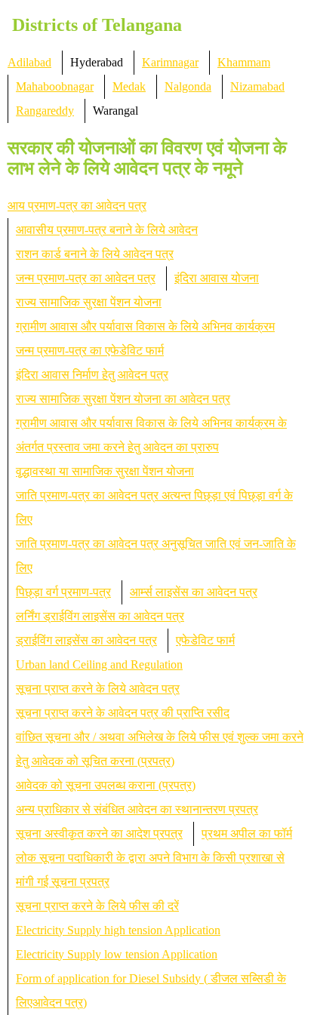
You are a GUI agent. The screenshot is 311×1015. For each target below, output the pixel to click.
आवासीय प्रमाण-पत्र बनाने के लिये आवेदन (107, 229)
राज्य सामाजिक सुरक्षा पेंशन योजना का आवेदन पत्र (123, 398)
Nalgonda (188, 86)
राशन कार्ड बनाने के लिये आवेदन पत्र (95, 254)
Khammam (243, 62)
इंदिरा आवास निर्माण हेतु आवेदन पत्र (92, 374)
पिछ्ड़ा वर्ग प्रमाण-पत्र (63, 592)
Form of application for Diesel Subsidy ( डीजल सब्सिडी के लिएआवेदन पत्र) (151, 990)
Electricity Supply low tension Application (116, 954)
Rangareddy (45, 110)
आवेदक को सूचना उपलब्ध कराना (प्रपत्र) (106, 785)
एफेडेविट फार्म (205, 640)
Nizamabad (257, 86)
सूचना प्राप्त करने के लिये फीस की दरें (97, 906)
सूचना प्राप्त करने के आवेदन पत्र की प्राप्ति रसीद (122, 712)
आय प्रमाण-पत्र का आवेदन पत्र (77, 205)
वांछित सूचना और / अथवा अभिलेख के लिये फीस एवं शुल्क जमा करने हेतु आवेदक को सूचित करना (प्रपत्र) (159, 748)
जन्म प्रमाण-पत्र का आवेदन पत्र (86, 278)
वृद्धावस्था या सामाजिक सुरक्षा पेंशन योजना (105, 471)
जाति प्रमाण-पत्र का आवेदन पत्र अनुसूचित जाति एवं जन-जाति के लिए (156, 555)
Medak (129, 86)
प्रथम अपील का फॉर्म (247, 833)
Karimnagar (170, 62)
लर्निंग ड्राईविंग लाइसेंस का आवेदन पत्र (100, 616)
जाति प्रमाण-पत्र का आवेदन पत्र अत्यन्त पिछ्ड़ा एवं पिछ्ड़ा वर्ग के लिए (154, 507)
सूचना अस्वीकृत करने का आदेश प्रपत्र (99, 833)
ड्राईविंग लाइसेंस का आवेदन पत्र (86, 640)
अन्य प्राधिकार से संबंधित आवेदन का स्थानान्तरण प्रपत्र (137, 809)
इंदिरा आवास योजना (216, 278)
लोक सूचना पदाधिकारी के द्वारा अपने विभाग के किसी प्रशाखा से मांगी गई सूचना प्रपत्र (150, 869)
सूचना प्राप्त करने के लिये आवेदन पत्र (98, 688)
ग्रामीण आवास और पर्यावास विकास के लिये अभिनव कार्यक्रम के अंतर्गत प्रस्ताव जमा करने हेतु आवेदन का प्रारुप (151, 435)
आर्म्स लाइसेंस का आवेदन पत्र (193, 592)
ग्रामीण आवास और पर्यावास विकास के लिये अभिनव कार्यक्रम (145, 326)
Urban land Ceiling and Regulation (99, 664)
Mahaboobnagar (55, 86)
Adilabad (29, 62)
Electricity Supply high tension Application (118, 930)
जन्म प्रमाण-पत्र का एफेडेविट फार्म (90, 350)
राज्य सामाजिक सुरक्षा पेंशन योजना (89, 302)
